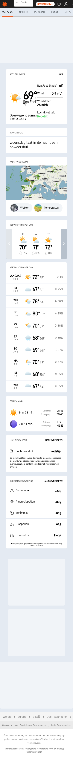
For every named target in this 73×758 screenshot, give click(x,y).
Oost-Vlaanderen (57, 717)
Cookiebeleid (42, 749)
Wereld (7, 717)
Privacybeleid (30, 749)
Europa (22, 717)
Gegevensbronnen (34, 752)
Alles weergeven (54, 481)
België (36, 717)
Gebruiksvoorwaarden (14, 749)
